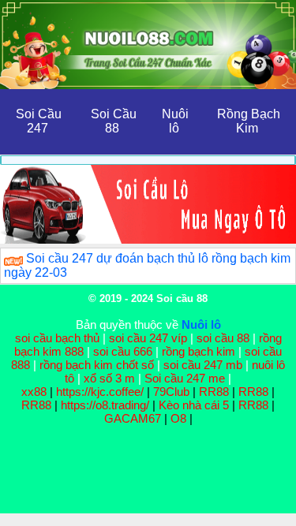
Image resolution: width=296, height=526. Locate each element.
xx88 (35, 391)
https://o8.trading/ (105, 405)
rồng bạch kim (198, 351)
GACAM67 (132, 418)
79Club (171, 391)
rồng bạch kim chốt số (96, 364)
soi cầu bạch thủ (57, 338)
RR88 (214, 391)
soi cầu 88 (223, 338)
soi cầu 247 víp (148, 338)
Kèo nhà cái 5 (194, 405)
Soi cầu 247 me (184, 378)
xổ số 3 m (109, 378)
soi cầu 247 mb (202, 364)
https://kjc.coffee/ (100, 391)
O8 (178, 418)
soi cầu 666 (122, 351)
